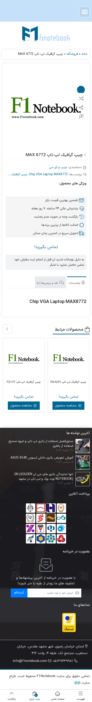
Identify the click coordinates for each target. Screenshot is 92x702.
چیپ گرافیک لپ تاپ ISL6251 (68, 382)
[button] (84, 12)
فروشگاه (72, 54)
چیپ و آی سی (58, 167)
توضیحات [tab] (75, 283)
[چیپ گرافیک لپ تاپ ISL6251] (68, 359)
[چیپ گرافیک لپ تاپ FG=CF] (24, 359)
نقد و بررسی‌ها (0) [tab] (48, 283)
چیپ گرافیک (19, 174)
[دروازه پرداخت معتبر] (69, 622)
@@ (77, 683)
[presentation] (7, 329)
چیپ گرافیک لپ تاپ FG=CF (24, 382)
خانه (85, 54)
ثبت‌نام (19, 592)
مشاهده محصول (66, 405)
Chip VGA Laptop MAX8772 (48, 174)
